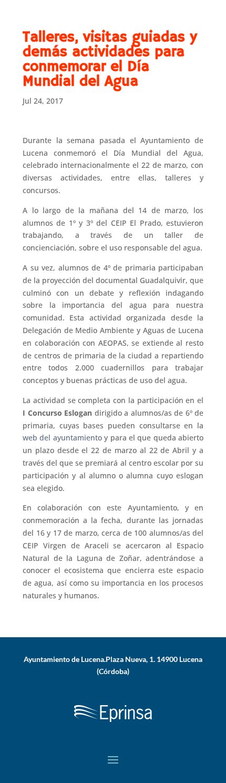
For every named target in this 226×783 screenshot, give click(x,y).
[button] (113, 759)
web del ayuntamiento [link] (62, 438)
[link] (113, 724)
